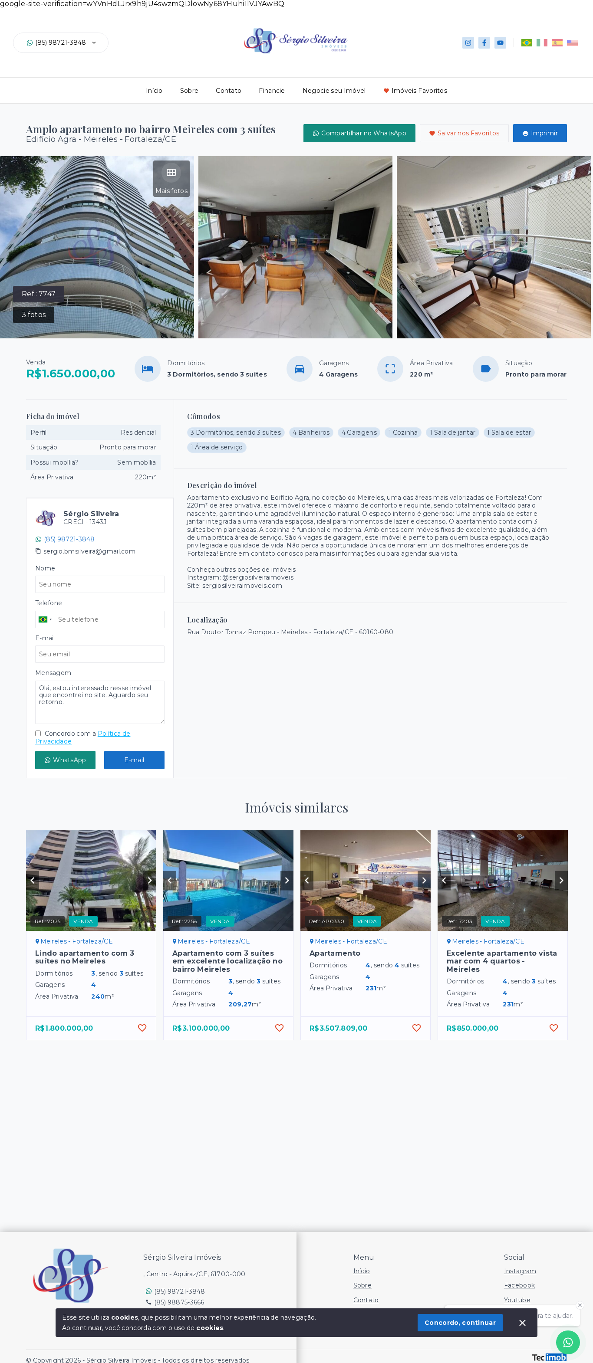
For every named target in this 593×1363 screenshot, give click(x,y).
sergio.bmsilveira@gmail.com (89, 551)
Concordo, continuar (460, 1323)
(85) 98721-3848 (60, 42)
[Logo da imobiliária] (71, 1275)
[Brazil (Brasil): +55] (46, 619)
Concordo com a (82, 737)
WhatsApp (69, 760)
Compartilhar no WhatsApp (363, 133)
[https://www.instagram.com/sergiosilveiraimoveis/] (468, 43)
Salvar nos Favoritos (469, 133)
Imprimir (544, 133)
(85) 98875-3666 (179, 1302)
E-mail (134, 760)
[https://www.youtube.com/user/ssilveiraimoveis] (500, 43)
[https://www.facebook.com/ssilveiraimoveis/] (484, 43)
